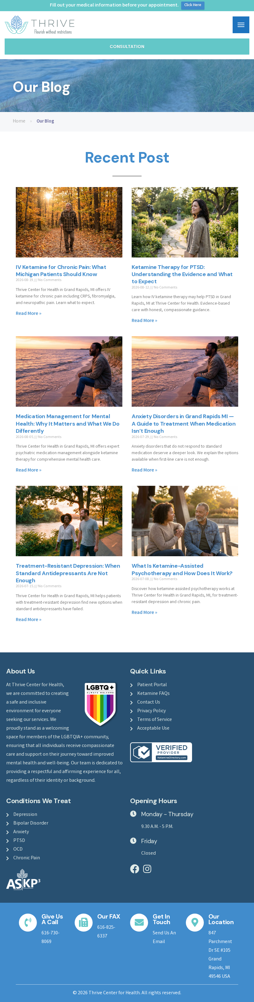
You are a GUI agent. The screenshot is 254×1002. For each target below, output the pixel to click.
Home (19, 121)
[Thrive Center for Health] (39, 25)
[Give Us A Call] (28, 923)
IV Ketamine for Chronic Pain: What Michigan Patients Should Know (61, 270)
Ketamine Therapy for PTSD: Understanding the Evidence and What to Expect (182, 274)
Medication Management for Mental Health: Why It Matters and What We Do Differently (67, 424)
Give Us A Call (52, 919)
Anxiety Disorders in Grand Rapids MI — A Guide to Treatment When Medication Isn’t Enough (184, 424)
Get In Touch (161, 919)
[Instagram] (147, 869)
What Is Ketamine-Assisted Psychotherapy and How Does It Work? (182, 569)
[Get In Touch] (139, 923)
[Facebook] (134, 869)
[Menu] (241, 24)
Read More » (29, 313)
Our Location (221, 919)
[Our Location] (195, 923)
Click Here (192, 5)
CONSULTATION (127, 46)
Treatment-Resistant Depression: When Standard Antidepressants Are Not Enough (68, 573)
